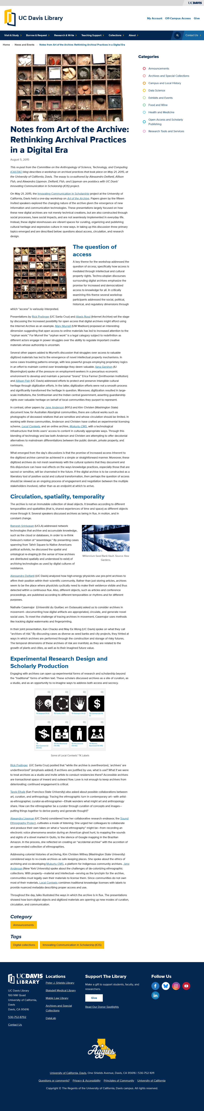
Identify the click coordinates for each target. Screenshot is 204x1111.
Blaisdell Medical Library (61, 990)
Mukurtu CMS (55, 864)
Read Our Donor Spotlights (102, 1007)
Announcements (23, 925)
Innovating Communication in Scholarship (63, 193)
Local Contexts (48, 882)
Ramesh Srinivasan (22, 526)
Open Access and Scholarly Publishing (166, 121)
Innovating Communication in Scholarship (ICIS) (72, 945)
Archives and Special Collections (169, 76)
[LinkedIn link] (155, 995)
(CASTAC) (16, 172)
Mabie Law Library (57, 998)
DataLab (51, 1018)
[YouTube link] (186, 986)
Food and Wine (158, 105)
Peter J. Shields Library (60, 983)
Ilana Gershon (104, 367)
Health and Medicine (161, 112)
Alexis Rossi (83, 316)
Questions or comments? (54, 1080)
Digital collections (24, 945)
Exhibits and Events (161, 98)
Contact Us (15, 1024)
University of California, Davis (68, 1073)
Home (6, 45)
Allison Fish (23, 381)
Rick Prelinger (40, 316)
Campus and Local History (165, 83)
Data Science (157, 90)
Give (94, 998)
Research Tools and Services (166, 131)
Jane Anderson (54, 407)
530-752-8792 (17, 1017)
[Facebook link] (155, 986)
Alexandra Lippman (22, 818)
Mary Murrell (63, 326)
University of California (151, 1080)
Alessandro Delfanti (22, 576)
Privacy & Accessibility (87, 1080)
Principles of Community (119, 1080)
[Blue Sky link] (166, 986)
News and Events (24, 45)
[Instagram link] (176, 986)
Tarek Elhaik (17, 792)
